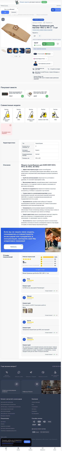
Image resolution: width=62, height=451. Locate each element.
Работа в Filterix (28, 392)
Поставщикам (35, 413)
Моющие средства (5, 415)
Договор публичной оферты (8, 428)
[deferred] (58, 44)
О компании (35, 406)
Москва (6, 5)
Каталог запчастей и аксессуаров (11, 399)
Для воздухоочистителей (7, 409)
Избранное (42, 449)
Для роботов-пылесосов (7, 402)
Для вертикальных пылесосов (8, 404)
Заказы (18, 449)
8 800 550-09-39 (56, 366)
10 (39, 36)
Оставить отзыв (40, 270)
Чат (6, 449)
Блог (33, 404)
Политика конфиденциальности (8, 430)
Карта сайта (4, 437)
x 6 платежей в (39, 54)
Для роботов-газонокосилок (8, 413)
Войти (54, 449)
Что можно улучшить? (49, 392)
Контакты (34, 409)
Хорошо (27, 441)
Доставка (3, 421)
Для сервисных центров (44, 63)
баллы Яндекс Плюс (40, 58)
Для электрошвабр (5, 411)
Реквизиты (34, 411)
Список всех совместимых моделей (42, 30)
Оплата (2, 423)
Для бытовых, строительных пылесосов (11, 406)
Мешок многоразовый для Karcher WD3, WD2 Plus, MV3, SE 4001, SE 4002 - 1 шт (16, 92)
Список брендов (36, 402)
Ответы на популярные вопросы (9, 391)
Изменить (13, 12)
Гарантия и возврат (5, 426)
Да (5, 12)
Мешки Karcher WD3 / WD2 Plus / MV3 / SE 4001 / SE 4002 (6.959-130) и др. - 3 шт (41, 92)
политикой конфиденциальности (12, 442)
